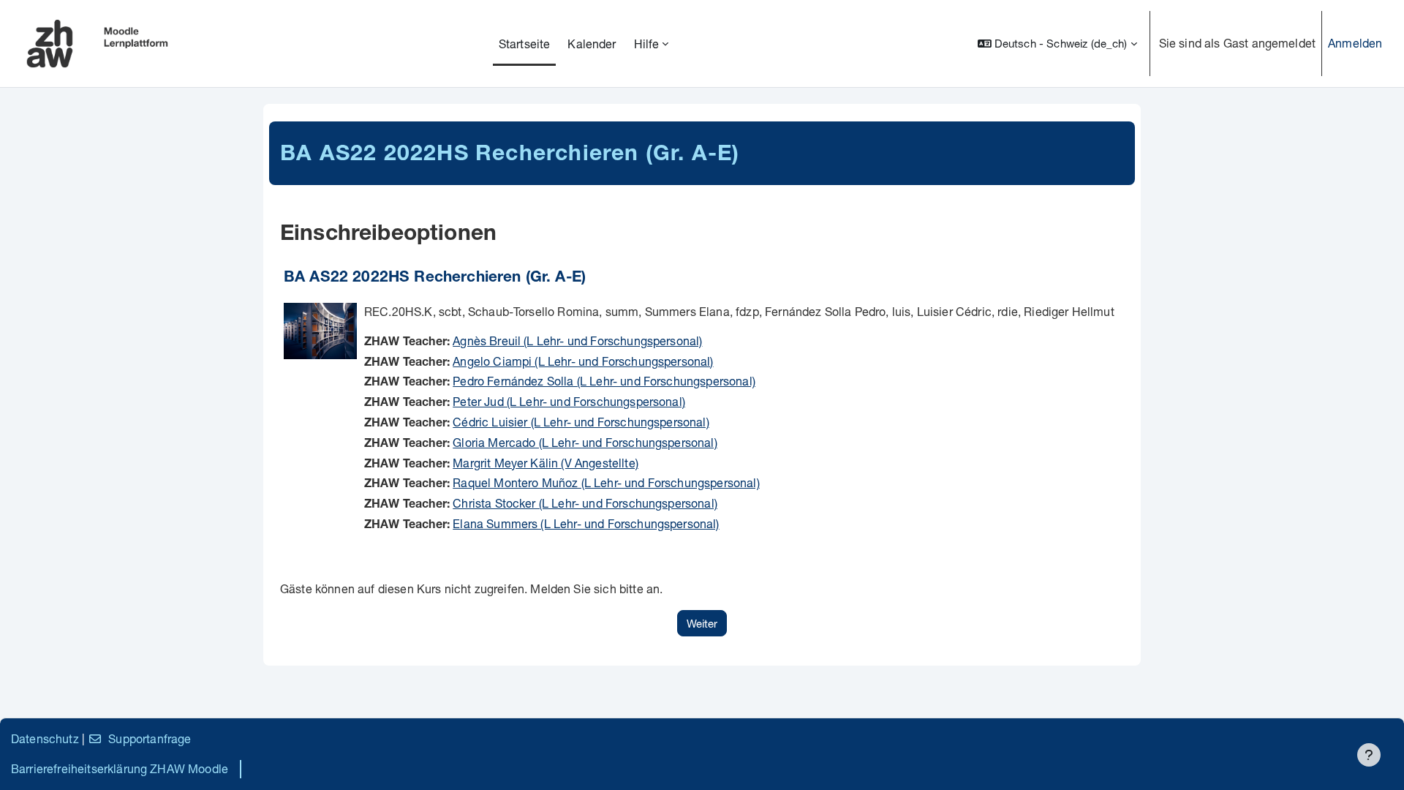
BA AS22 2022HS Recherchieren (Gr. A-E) (435, 278)
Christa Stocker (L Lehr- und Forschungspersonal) (585, 503)
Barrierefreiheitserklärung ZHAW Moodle (119, 768)
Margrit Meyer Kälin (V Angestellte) (545, 463)
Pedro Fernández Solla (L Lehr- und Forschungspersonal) (604, 381)
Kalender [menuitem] (591, 43)
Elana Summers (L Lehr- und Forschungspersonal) (586, 523)
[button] (1057, 43)
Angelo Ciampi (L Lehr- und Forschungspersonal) (583, 361)
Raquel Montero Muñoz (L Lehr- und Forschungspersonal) (606, 482)
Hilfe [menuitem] (647, 43)
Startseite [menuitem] (525, 43)
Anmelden (1355, 43)
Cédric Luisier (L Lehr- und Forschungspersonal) (581, 422)
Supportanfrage (149, 738)
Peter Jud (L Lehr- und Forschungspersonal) (569, 401)
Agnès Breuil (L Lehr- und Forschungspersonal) (577, 340)
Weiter (702, 623)
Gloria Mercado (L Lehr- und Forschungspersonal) (585, 442)
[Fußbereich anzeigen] (1369, 755)
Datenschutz (45, 738)
